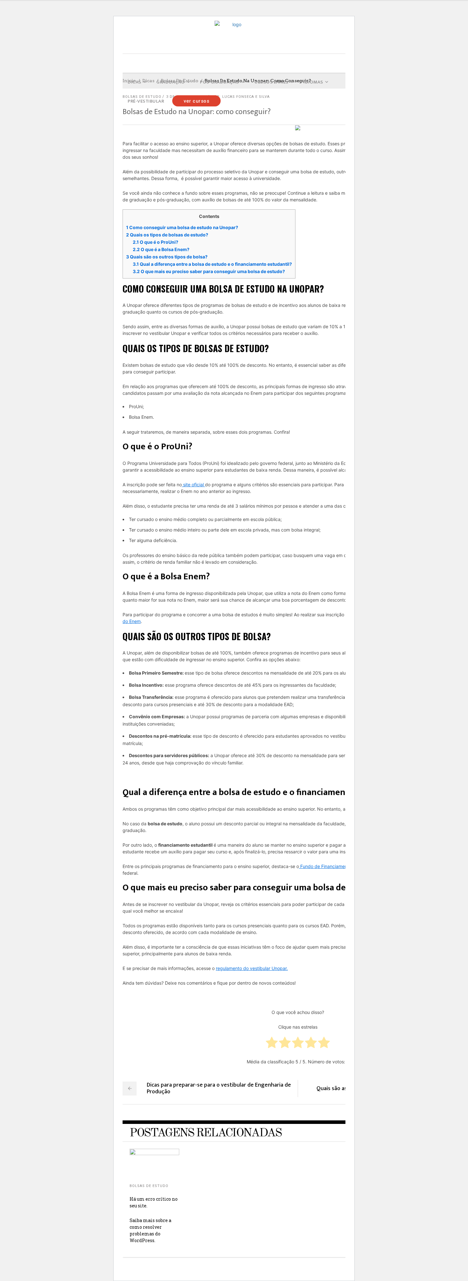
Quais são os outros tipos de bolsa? (167, 256)
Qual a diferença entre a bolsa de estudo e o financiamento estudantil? (212, 264)
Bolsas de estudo (149, 1186)
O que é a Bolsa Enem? (161, 249)
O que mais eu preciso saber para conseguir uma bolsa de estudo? (209, 271)
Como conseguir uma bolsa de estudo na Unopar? (182, 227)
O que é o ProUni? (155, 242)
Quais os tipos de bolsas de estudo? (167, 234)
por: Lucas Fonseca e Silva (240, 97)
